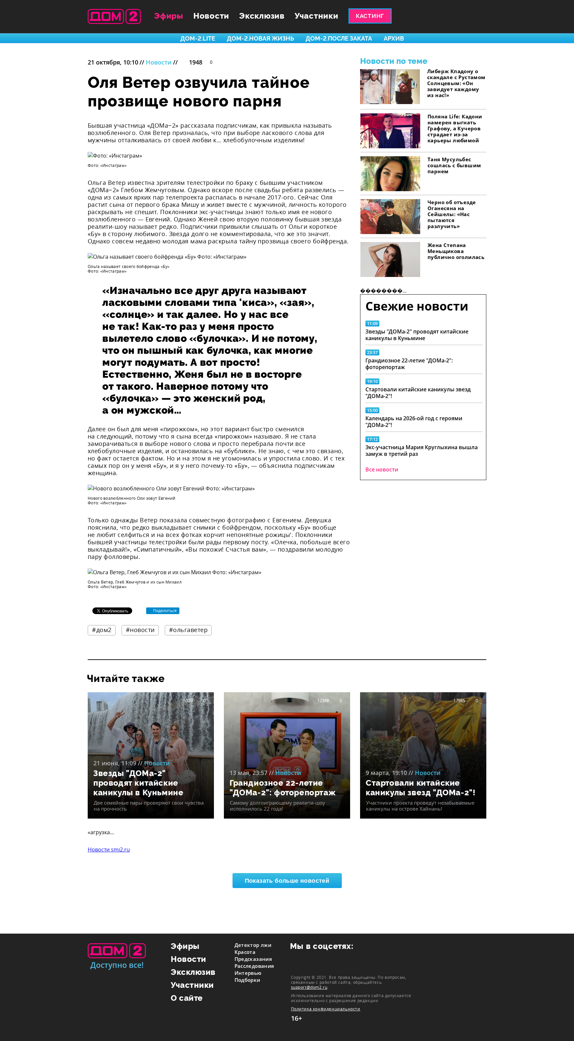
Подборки (247, 979)
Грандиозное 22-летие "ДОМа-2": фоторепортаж (409, 363)
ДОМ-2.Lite (197, 38)
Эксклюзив (262, 16)
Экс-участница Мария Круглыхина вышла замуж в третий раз (421, 450)
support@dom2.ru (309, 987)
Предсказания (253, 959)
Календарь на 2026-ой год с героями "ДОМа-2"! (413, 421)
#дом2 (102, 630)
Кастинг (370, 16)
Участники (316, 16)
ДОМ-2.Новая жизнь (260, 38)
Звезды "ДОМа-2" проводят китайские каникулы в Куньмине (416, 334)
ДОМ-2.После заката (339, 38)
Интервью (248, 973)
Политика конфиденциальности (325, 1008)
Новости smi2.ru (109, 849)
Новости (211, 16)
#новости (140, 630)
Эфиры (168, 16)
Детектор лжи (253, 945)
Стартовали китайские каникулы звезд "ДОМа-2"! (418, 392)
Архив (394, 38)
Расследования (254, 966)
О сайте (187, 998)
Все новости (381, 469)
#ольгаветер (188, 630)
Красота (245, 952)
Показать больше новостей (287, 880)
